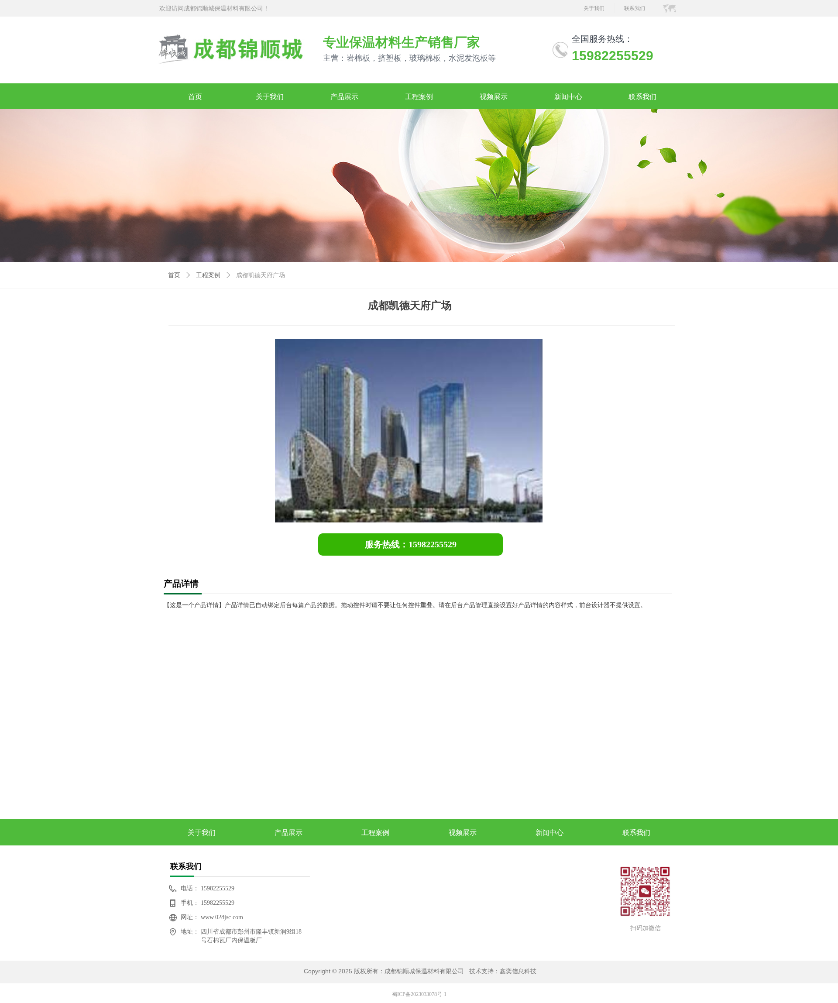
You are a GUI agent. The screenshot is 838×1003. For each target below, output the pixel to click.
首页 (174, 275)
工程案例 (208, 275)
